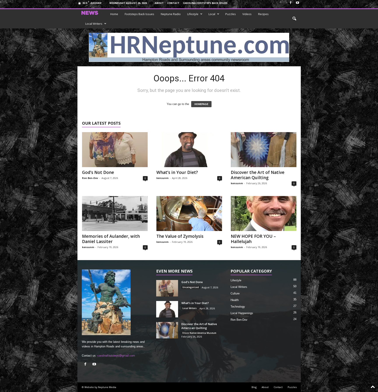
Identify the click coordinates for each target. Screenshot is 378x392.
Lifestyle (192, 14)
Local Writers (93, 24)
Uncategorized (190, 287)
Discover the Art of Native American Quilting (257, 175)
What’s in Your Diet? (177, 172)
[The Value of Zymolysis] (189, 213)
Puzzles (230, 14)
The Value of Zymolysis (179, 236)
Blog (254, 387)
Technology (238, 306)
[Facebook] (290, 3)
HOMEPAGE (201, 104)
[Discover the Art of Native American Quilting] (263, 149)
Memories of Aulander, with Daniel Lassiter (111, 238)
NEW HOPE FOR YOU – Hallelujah (253, 238)
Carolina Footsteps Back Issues (205, 3)
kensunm (162, 178)
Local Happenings (242, 313)
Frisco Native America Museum (199, 332)
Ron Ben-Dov (90, 178)
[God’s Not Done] (115, 149)
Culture (235, 293)
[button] (294, 19)
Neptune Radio (171, 14)
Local (211, 14)
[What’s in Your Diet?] (189, 149)
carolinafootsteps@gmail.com (116, 355)
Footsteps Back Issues (139, 14)
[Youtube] (297, 3)
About (159, 3)
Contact (173, 3)
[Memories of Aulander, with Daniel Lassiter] (115, 213)
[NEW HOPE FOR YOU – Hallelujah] (263, 213)
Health (235, 300)
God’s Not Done (98, 172)
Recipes (263, 14)
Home (114, 14)
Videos (247, 14)
